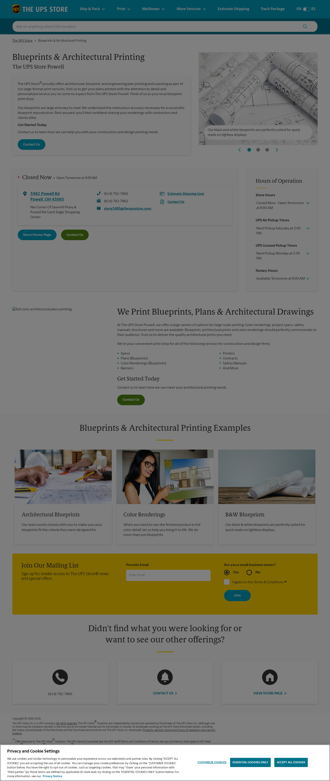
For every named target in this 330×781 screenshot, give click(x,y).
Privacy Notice (52, 776)
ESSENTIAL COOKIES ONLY (250, 762)
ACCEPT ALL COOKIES (291, 762)
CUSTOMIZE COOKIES (212, 762)
